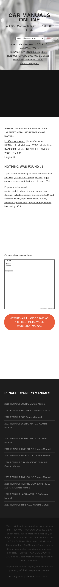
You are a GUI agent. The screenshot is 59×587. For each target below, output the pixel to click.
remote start (19, 181)
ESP (46, 195)
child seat (39, 181)
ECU (47, 181)
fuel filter (8, 177)
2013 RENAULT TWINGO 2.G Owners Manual (27, 449)
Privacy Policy (17, 576)
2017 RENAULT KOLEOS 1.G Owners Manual (27, 455)
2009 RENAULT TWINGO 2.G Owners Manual (27, 477)
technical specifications (15, 202)
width (29, 198)
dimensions (37, 195)
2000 (35, 145)
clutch (15, 191)
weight (17, 198)
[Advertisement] (29, 93)
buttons (30, 181)
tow (45, 191)
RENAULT (10, 145)
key (6, 206)
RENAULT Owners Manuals (27, 393)
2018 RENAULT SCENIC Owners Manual (24, 404)
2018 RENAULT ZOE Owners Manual (23, 417)
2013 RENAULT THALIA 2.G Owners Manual (26, 504)
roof (33, 191)
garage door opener (24, 177)
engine (7, 191)
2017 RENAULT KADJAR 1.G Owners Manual (27, 410)
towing (12, 206)
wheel (39, 191)
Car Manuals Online (29, 17)
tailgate (17, 195)
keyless (38, 177)
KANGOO (10, 149)
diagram (8, 195)
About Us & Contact (38, 576)
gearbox (26, 195)
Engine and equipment (39, 202)
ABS (19, 206)
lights (35, 198)
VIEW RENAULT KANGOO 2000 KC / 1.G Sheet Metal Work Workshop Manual (29, 322)
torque (43, 198)
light (23, 198)
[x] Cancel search (14, 141)
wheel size (25, 191)
